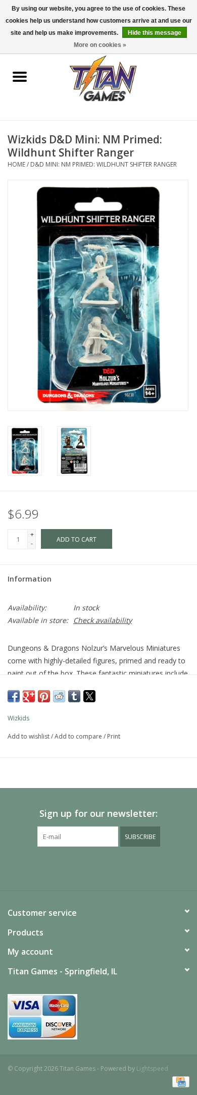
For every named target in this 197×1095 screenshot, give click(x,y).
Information (30, 579)
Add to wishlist (29, 736)
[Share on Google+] (29, 696)
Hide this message (154, 32)
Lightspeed (152, 1068)
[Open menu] (19, 76)
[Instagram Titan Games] (117, 867)
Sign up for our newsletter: (98, 813)
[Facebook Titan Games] (80, 867)
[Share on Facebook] (14, 696)
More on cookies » (100, 44)
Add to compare (79, 736)
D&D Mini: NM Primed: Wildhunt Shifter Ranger (103, 164)
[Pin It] (44, 696)
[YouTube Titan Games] (98, 867)
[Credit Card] (179, 1081)
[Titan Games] (118, 77)
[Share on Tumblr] (74, 696)
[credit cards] (98, 1016)
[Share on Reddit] (59, 696)
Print (113, 736)
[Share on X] (89, 696)
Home (16, 164)
